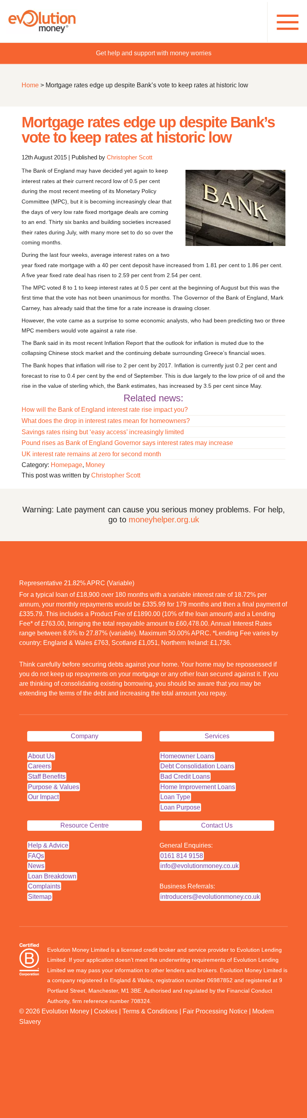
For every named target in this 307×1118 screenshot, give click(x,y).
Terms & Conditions (150, 1011)
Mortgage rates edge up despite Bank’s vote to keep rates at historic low (148, 130)
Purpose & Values (53, 787)
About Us (41, 756)
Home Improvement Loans (197, 787)
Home (30, 85)
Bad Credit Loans (185, 776)
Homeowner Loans (187, 756)
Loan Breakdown (52, 876)
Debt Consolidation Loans (197, 766)
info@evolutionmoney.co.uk (199, 865)
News (36, 865)
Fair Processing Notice (215, 1011)
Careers (39, 766)
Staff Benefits (47, 776)
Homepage (66, 464)
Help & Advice (48, 845)
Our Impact (43, 797)
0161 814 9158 (181, 855)
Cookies (106, 1011)
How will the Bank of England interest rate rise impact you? (105, 409)
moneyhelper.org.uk (164, 519)
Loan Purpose (180, 807)
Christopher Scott (129, 157)
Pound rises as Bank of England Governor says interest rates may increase (127, 442)
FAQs (36, 855)
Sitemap (40, 896)
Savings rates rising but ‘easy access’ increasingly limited (103, 432)
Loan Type (175, 797)
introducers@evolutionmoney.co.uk (210, 896)
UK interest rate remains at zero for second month (91, 454)
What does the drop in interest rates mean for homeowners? (106, 420)
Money (95, 464)
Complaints (44, 886)
